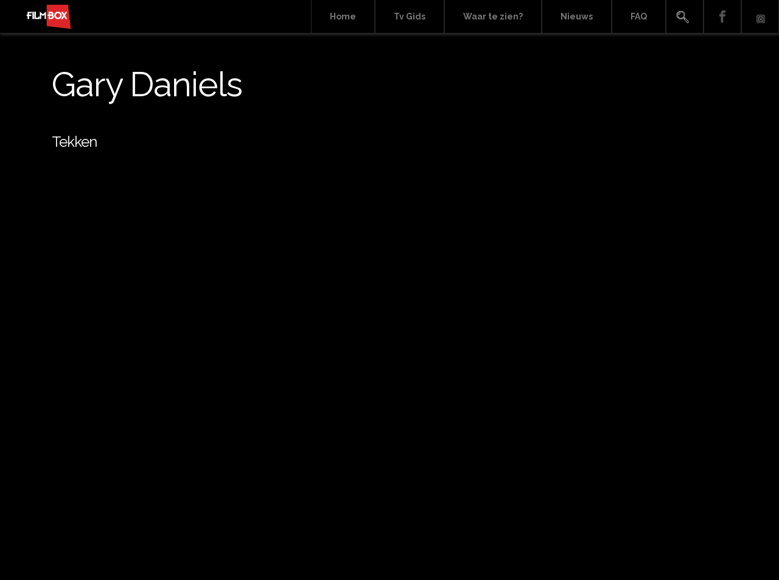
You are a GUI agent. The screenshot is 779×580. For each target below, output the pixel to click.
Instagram (760, 17)
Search (685, 17)
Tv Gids (409, 16)
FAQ (639, 16)
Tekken (74, 141)
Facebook (722, 17)
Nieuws (577, 16)
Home (343, 16)
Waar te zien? (493, 16)
